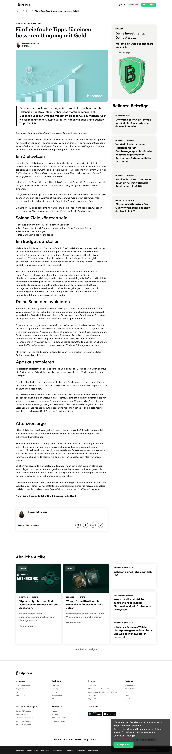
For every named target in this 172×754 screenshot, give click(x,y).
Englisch (44, 133)
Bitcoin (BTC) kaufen (23, 711)
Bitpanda (58, 496)
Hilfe (93, 739)
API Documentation (59, 718)
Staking (55, 689)
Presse (78, 739)
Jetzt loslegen (148, 4)
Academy (92, 685)
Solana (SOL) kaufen (23, 724)
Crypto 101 (92, 699)
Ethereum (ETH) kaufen (24, 718)
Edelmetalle (20, 695)
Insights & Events (58, 721)
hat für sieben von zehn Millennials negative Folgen (42, 143)
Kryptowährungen (23, 685)
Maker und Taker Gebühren (98, 689)
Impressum (20, 750)
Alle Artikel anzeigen (86, 649)
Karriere (68, 739)
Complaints (69, 750)
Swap (127, 695)
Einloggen (133, 4)
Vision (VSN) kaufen (23, 721)
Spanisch (67, 133)
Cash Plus (55, 685)
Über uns (57, 739)
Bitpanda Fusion (131, 685)
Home (18, 11)
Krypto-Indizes (21, 689)
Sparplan (55, 692)
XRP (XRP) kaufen (22, 714)
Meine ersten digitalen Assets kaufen (102, 692)
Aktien (18, 692)
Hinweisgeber (57, 750)
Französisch (56, 133)
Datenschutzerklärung (35, 750)
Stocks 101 (92, 695)
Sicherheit (128, 699)
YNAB (87, 401)
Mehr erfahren (122, 53)
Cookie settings (93, 750)
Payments (128, 692)
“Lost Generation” (75, 182)
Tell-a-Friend (57, 695)
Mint (76, 401)
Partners (55, 714)
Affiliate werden (58, 699)
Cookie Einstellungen (124, 736)
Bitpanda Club (130, 689)
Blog (27, 11)
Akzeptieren (123, 744)
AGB (47, 750)
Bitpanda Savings (25, 408)
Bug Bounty (80, 750)
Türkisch (82, 133)
